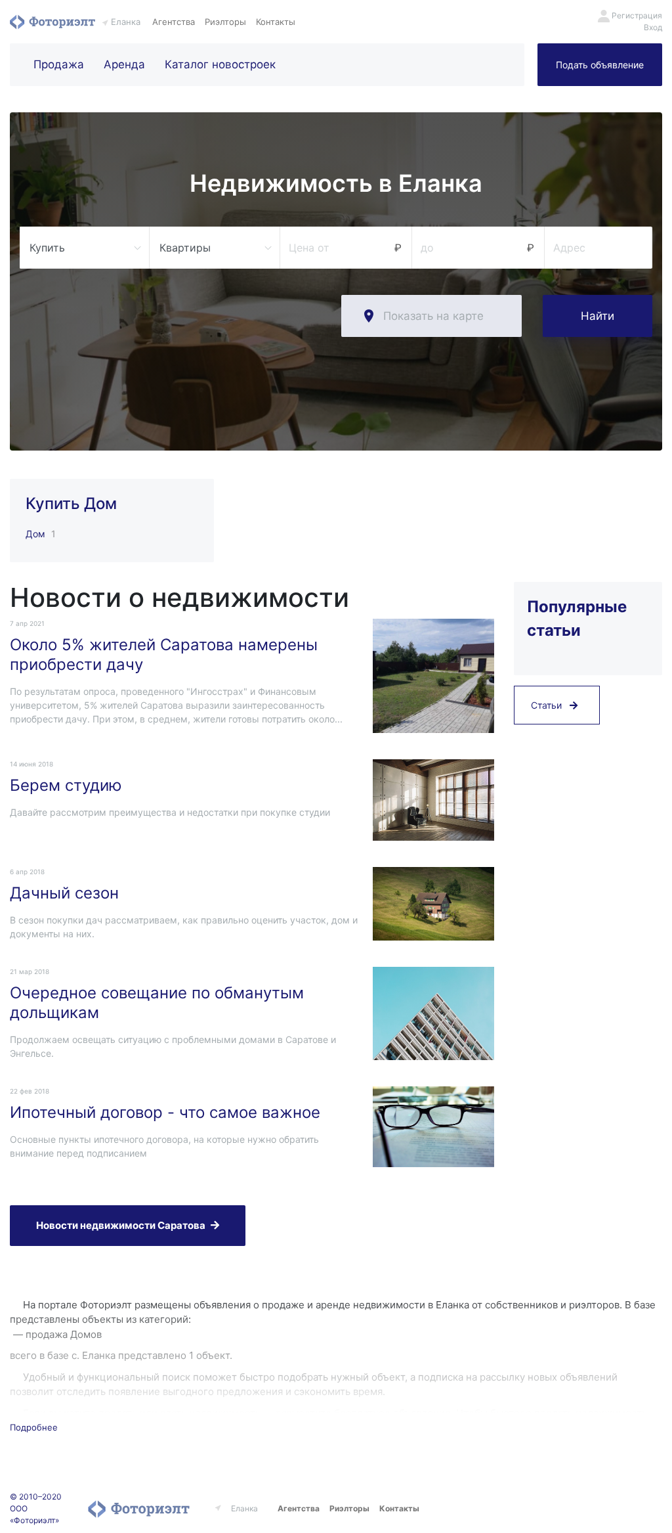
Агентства (173, 21)
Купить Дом (71, 503)
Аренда (124, 64)
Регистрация (637, 15)
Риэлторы (225, 21)
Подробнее (34, 1427)
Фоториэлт (52, 22)
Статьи (547, 705)
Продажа (58, 64)
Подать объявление (600, 64)
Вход (653, 27)
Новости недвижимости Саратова (120, 1225)
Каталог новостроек (220, 64)
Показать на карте (433, 315)
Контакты (275, 21)
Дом (35, 533)
